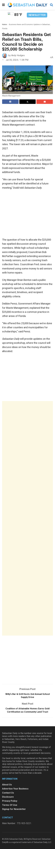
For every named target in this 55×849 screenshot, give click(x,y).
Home (4, 24)
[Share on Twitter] (27, 101)
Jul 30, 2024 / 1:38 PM (17, 60)
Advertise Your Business (15, 788)
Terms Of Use (9, 805)
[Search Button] (51, 5)
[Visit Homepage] (27, 5)
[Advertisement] (27, 518)
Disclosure (8, 797)
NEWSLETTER (37, 15)
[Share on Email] (44, 101)
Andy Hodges (18, 55)
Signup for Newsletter (14, 809)
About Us (7, 784)
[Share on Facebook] (10, 101)
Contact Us (8, 792)
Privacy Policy (9, 801)
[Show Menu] (3, 5)
